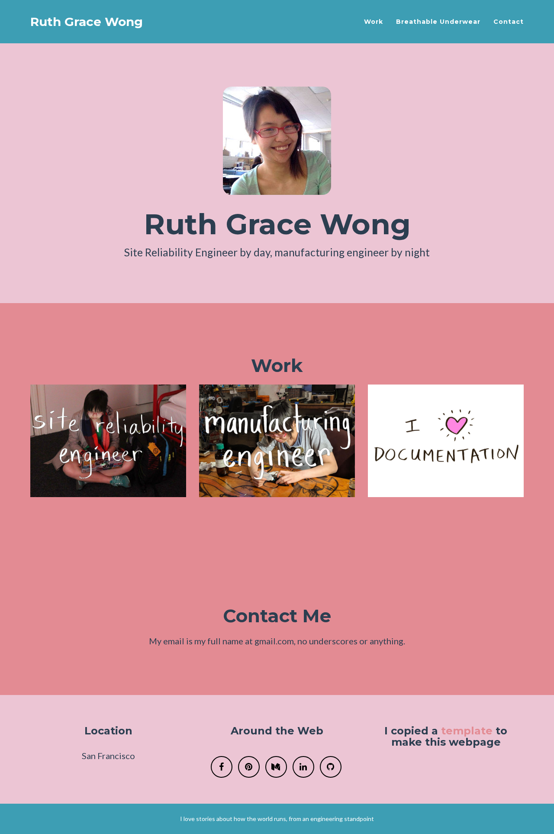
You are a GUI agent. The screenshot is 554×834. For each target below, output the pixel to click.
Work (373, 22)
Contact (508, 22)
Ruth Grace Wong (86, 21)
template (467, 730)
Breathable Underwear (438, 22)
